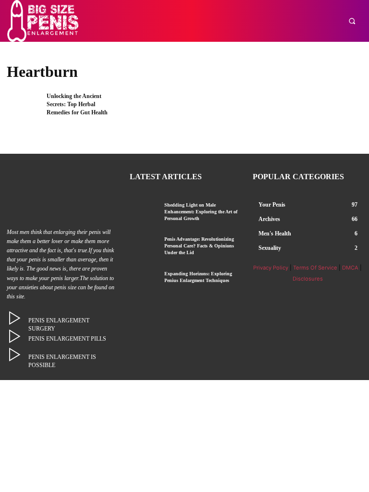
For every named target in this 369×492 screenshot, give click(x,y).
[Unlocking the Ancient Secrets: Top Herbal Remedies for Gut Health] (23, 107)
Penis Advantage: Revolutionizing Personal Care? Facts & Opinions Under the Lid (199, 245)
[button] (352, 21)
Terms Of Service (315, 267)
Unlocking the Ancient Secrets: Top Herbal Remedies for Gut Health (77, 104)
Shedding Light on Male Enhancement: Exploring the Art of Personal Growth (200, 211)
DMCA (350, 267)
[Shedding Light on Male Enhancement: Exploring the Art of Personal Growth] (143, 212)
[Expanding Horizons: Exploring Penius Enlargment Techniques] (143, 281)
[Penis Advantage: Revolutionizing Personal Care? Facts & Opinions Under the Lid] (143, 246)
